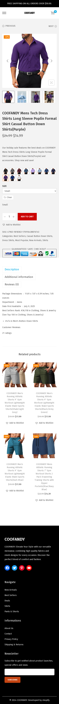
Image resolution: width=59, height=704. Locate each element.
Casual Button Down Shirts (39, 236)
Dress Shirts (8, 240)
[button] (11, 225)
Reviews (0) (12, 284)
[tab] (29, 269)
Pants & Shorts (12, 611)
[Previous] (7, 61)
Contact (8, 633)
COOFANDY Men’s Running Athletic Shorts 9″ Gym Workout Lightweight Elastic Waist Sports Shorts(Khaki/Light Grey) (15, 403)
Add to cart (27, 216)
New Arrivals (35, 240)
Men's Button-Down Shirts (25, 321)
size (4, 186)
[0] (52, 13)
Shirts (45, 240)
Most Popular (21, 240)
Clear (9, 197)
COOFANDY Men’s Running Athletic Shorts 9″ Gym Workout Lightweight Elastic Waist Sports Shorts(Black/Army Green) (44, 403)
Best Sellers (20, 236)
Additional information (19, 277)
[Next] (51, 61)
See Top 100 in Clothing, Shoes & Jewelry (23, 314)
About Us (9, 628)
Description (12, 269)
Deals (7, 600)
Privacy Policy (11, 639)
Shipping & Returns (14, 644)
